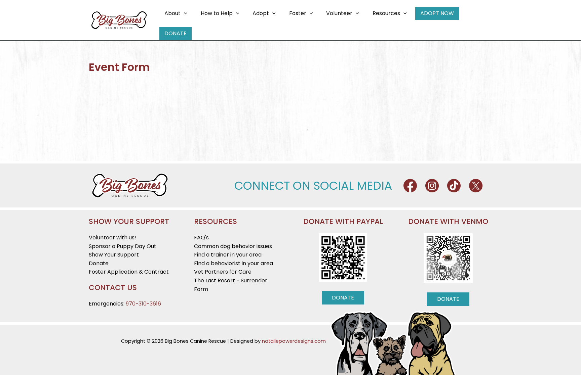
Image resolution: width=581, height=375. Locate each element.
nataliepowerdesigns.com (294, 341)
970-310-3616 (143, 304)
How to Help (217, 13)
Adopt (261, 13)
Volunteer (339, 13)
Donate (175, 33)
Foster (297, 13)
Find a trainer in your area (228, 255)
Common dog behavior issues (233, 246)
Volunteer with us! (112, 237)
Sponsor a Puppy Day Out (122, 246)
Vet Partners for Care (222, 272)
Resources (386, 13)
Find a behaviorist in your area (233, 263)
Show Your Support (114, 255)
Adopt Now (437, 13)
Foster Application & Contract (129, 272)
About (172, 13)
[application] (184, 13)
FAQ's (201, 237)
